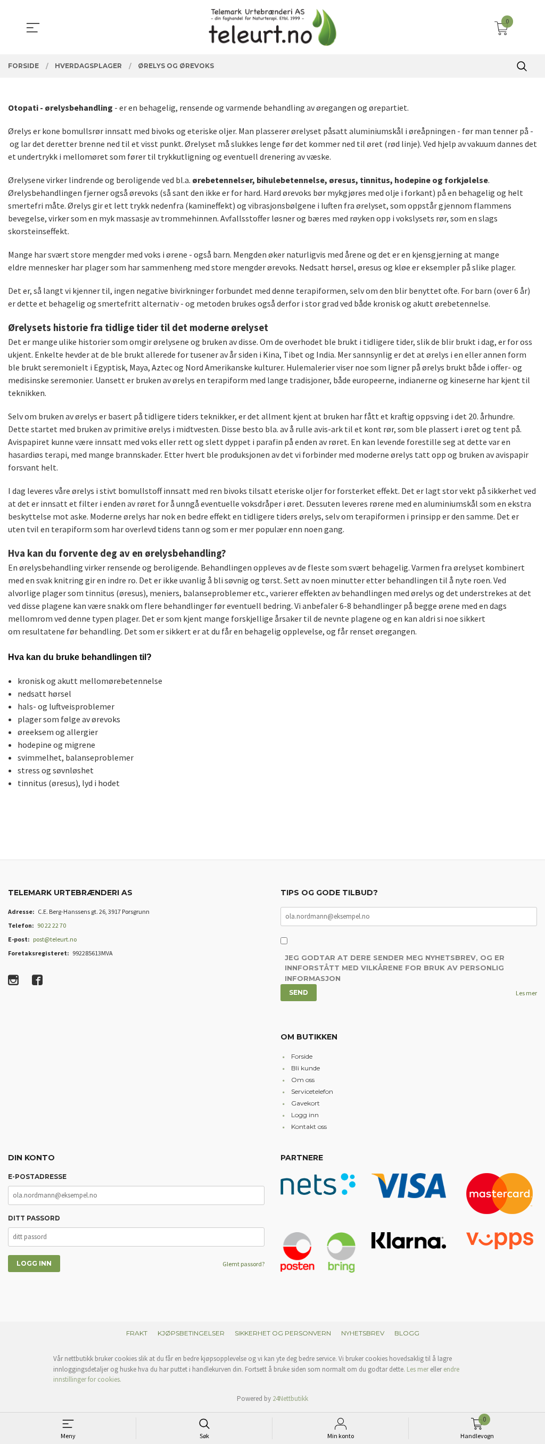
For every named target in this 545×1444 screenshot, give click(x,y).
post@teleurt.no (55, 939)
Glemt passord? (243, 1264)
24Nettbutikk (290, 1398)
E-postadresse (37, 1177)
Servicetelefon (312, 1091)
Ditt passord (34, 1218)
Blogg (406, 1333)
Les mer (526, 993)
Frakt (136, 1333)
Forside (301, 1056)
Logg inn (305, 1115)
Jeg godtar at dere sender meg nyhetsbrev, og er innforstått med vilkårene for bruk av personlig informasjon (395, 968)
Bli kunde (305, 1068)
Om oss (303, 1080)
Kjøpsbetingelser (191, 1333)
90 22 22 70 (51, 925)
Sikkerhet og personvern (283, 1333)
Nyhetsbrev (362, 1333)
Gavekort (305, 1103)
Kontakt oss (309, 1127)
